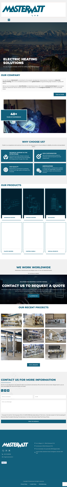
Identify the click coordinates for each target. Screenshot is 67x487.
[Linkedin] (37, 15)
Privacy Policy (24, 484)
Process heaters (31, 217)
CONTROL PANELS (30, 251)
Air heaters (51, 217)
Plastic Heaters (8, 251)
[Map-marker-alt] (35, 15)
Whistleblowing (42, 484)
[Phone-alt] (32, 15)
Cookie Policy (33, 484)
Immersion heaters (9, 217)
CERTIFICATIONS (48, 166)
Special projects (53, 251)
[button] (9, 20)
